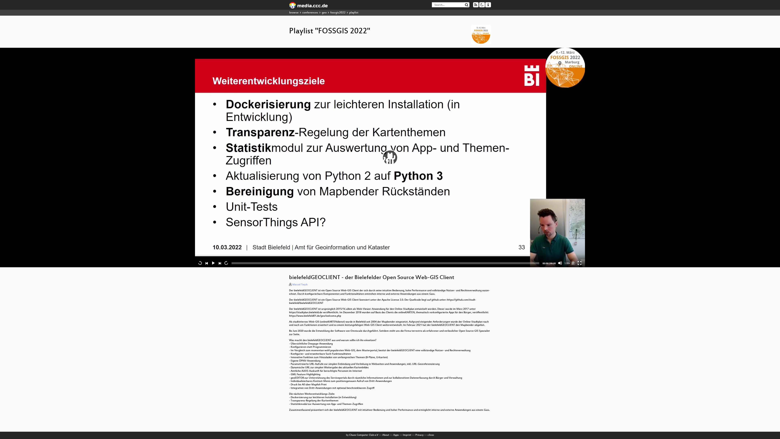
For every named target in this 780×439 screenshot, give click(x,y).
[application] (390, 157)
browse (294, 12)
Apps (396, 435)
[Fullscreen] (579, 263)
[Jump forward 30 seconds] (226, 263)
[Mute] (560, 263)
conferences (310, 12)
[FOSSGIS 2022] (573, 263)
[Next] (219, 263)
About (385, 435)
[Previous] (206, 263)
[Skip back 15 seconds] (200, 263)
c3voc (431, 435)
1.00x (567, 263)
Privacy (419, 435)
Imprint (407, 435)
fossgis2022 (338, 12)
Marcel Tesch (300, 284)
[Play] (390, 157)
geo (324, 12)
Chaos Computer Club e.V (363, 435)
